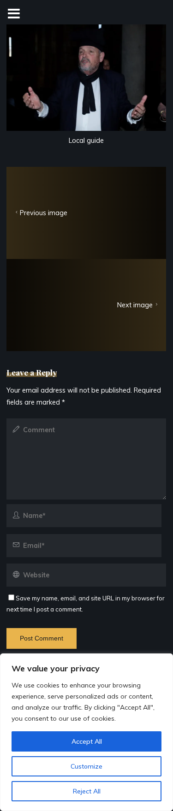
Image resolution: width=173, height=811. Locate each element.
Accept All (87, 741)
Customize (86, 766)
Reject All (87, 791)
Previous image (43, 213)
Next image (135, 305)
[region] (86, 732)
